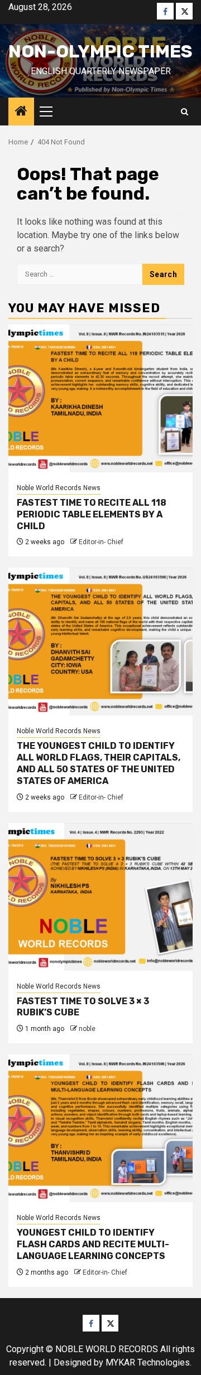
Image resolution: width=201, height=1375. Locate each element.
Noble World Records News (58, 488)
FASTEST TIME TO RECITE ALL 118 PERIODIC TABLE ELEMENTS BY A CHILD (91, 514)
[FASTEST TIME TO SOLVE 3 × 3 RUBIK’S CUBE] (100, 897)
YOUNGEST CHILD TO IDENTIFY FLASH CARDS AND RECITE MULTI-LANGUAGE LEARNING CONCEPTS (93, 1244)
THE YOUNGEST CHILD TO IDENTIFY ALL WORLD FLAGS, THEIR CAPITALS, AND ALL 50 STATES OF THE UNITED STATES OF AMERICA (98, 763)
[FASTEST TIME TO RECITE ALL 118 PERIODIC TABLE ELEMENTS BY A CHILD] (100, 398)
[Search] (185, 112)
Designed (73, 1362)
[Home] (21, 112)
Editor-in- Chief (101, 542)
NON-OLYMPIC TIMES (100, 51)
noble (87, 1029)
